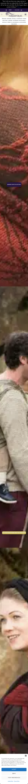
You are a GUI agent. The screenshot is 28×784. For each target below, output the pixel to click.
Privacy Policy (16, 781)
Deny (14, 773)
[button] (26, 755)
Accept (14, 769)
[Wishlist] (6, 10)
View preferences (14, 777)
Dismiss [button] (19, 7)
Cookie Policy (10, 781)
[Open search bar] (1, 14)
